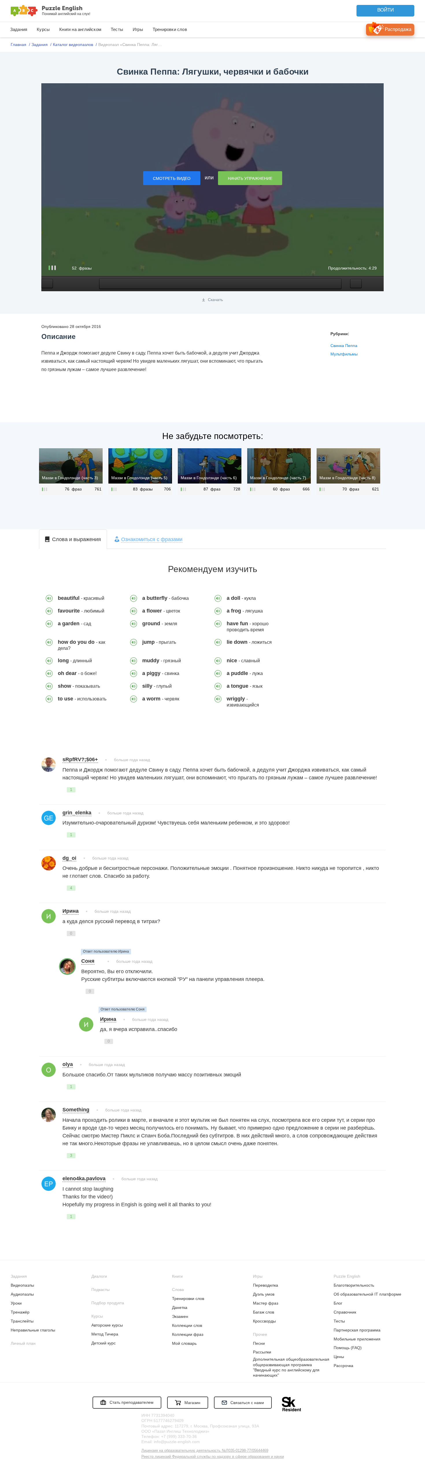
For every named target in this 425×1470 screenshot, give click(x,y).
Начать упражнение (250, 178)
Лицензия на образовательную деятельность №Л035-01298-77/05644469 (204, 1450)
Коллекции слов (187, 1325)
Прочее (260, 1334)
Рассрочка (343, 1365)
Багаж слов (263, 1312)
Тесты (117, 29)
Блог (338, 1303)
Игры (138, 29)
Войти (385, 10)
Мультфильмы (344, 354)
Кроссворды (264, 1321)
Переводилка (265, 1285)
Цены (339, 1356)
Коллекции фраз (187, 1334)
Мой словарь (184, 1343)
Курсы (43, 29)
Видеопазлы (22, 1285)
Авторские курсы (107, 1325)
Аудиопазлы (22, 1294)
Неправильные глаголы (33, 1330)
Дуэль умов (263, 1294)
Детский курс (103, 1343)
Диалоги (99, 1276)
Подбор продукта (107, 1303)
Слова (178, 1289)
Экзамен (180, 1316)
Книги (177, 1276)
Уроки (16, 1303)
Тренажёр (20, 1312)
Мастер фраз (265, 1303)
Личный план (23, 1343)
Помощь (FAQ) (348, 1347)
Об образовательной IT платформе (367, 1294)
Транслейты (22, 1321)
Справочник (345, 1312)
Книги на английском (80, 29)
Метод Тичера (104, 1334)
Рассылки (262, 1352)
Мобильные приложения (357, 1339)
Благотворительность (354, 1285)
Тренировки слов (170, 29)
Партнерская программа (357, 1330)
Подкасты (100, 1289)
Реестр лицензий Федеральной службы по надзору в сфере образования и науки (212, 1456)
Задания (18, 29)
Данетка (179, 1307)
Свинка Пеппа (343, 345)
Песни (259, 1343)
